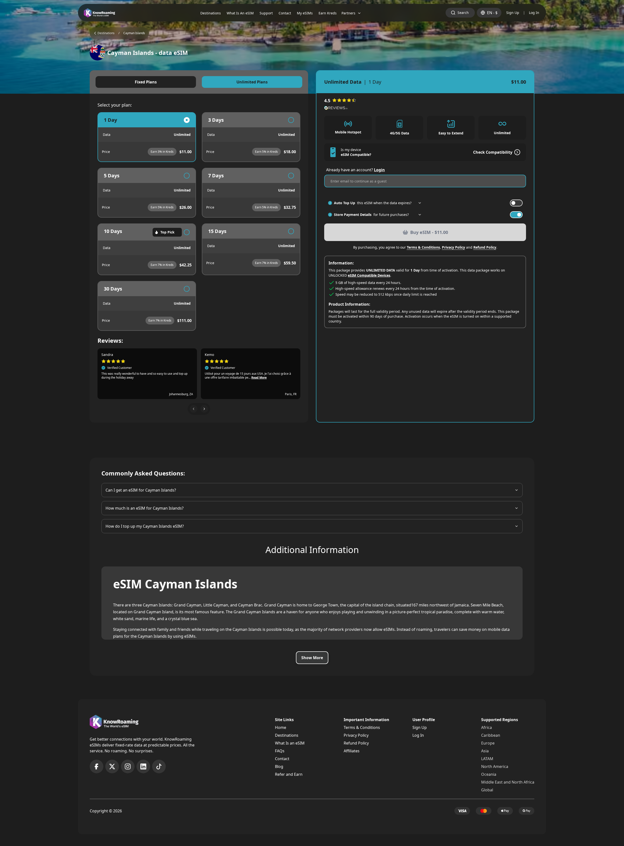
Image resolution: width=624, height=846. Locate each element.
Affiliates (352, 751)
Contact (282, 758)
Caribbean (490, 735)
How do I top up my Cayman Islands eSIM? (145, 526)
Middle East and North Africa (507, 782)
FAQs (279, 751)
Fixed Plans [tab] (146, 82)
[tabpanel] (199, 221)
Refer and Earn (288, 774)
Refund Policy (484, 247)
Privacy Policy (453, 247)
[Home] (99, 12)
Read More (259, 378)
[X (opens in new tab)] (112, 766)
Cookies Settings (108, 832)
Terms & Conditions (423, 247)
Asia (485, 751)
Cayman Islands (134, 33)
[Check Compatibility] (516, 152)
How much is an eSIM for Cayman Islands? (145, 508)
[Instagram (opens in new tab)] (128, 766)
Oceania (488, 774)
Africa (486, 727)
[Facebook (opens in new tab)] (96, 766)
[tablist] (199, 82)
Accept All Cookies (150, 832)
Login (379, 169)
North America (494, 766)
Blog (279, 766)
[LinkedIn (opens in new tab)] (143, 766)
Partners (348, 13)
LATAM (487, 758)
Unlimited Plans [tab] (252, 82)
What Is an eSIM (290, 743)
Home (280, 727)
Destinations (286, 735)
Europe (488, 743)
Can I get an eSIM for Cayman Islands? (141, 490)
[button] (193, 409)
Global (487, 790)
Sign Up (512, 12)
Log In (534, 12)
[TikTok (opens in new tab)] (159, 766)
